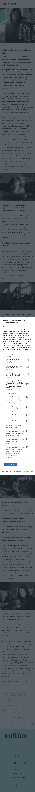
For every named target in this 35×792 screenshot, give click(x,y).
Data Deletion (6, 471)
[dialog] (17, 396)
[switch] (27, 360)
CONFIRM (11, 464)
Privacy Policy (28, 471)
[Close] (31, 321)
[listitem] (17, 355)
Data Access (17, 471)
